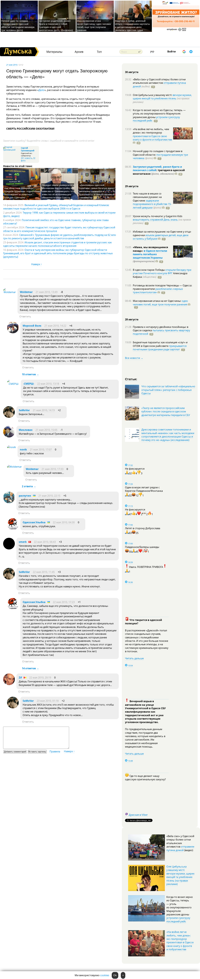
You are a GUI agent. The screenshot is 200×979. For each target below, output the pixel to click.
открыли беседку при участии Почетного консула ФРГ (162, 271)
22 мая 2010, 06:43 (45, 542)
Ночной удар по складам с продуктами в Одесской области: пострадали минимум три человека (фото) (17, 25)
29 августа (131, 186)
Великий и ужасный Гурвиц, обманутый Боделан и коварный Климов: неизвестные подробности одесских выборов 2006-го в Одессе (56, 206)
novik (23, 449)
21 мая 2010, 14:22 (55, 325)
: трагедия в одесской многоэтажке (159, 171)
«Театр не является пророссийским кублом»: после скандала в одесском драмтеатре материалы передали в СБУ (165, 411)
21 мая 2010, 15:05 (46, 430)
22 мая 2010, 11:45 (44, 572)
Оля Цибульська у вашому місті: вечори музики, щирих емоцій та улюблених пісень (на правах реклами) (180, 875)
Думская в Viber (138, 814)
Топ (99, 51)
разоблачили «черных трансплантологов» (158, 290)
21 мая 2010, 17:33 (52, 469)
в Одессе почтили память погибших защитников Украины (150, 254)
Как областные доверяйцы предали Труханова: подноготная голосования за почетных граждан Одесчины (22, 193)
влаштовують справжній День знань (155, 219)
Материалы (54, 51)
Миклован (25, 430)
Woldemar (26, 292)
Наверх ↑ (36, 264)
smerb (23, 542)
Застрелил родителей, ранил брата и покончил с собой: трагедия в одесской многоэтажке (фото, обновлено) (56, 25)
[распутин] (9, 502)
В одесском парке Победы (149, 270)
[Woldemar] (9, 292)
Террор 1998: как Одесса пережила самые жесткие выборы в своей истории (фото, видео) (59, 214)
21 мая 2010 (11, 64)
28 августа (131, 319)
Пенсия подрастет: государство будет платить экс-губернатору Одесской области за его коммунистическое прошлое (59, 229)
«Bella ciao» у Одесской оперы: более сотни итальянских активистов (159, 81)
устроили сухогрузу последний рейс (178, 919)
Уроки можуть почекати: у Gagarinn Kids (157, 216)
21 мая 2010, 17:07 (41, 449)
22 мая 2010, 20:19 (40, 677)
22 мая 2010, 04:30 (64, 522)
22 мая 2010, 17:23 (64, 602)
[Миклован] (9, 436)
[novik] (11, 447)
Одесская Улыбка (34, 522)
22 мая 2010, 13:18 (48, 383)
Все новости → (134, 358)
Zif (20, 677)
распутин (25, 495)
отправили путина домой (180, 848)
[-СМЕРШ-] (13, 384)
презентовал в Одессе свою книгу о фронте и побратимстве (152, 137)
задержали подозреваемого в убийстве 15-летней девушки (152, 204)
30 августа (131, 72)
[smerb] (9, 548)
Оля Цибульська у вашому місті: (153, 95)
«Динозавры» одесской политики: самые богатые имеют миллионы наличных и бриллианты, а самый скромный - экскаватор (97, 191)
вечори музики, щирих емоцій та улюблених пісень (162, 96)
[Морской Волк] (13, 332)
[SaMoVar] (9, 417)
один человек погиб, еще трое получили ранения (160, 302)
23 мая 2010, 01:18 (48, 700)
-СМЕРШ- (28, 383)
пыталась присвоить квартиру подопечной (161, 332)
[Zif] (9, 684)
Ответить (25, 316)
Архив (79, 51)
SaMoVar (24, 410)
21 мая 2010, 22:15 (49, 495)
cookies (104, 975)
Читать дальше (134, 658)
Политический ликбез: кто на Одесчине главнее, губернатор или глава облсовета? (56, 221)
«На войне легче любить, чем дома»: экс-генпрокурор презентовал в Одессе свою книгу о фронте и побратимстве (180, 940)
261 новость (26, 158)
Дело (41, 90)
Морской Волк (32, 325)
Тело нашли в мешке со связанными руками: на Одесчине (147, 197)
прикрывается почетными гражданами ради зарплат (160, 347)
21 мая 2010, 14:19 (44, 410)
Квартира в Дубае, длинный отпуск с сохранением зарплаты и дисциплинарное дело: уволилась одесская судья (132, 25)
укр (152, 51)
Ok (115, 975)
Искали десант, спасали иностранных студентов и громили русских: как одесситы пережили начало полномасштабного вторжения (57, 244)
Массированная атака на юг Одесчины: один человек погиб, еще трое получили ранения (94, 25)
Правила (55, 751)
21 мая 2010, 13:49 (47, 292)
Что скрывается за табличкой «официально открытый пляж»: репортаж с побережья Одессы (168, 390)
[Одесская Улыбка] (13, 529)
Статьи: (131, 379)
